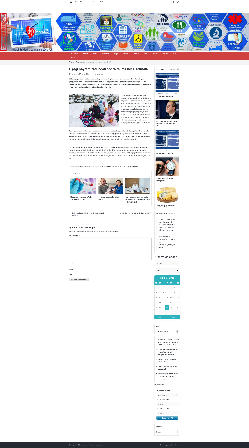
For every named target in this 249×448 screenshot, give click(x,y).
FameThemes (175, 445)
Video (73, 58)
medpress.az (84, 445)
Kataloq (85, 54)
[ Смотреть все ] (174, 69)
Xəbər (95, 54)
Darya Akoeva (95, 166)
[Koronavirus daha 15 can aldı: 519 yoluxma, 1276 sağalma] (167, 82)
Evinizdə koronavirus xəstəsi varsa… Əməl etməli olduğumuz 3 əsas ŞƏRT (168, 352)
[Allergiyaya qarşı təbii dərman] (167, 194)
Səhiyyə (115, 54)
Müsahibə (105, 54)
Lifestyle (136, 54)
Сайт (71, 274)
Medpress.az (130, 81)
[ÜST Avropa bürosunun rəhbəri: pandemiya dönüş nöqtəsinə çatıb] (167, 110)
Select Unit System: (163, 390)
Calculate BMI (167, 418)
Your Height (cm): (162, 408)
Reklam (165, 54)
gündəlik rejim (104, 166)
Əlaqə (174, 54)
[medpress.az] (124, 32)
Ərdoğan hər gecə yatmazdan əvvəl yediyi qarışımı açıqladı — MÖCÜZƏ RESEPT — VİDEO (168, 342)
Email (71, 269)
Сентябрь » (174, 317)
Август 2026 (167, 278)
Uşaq (77, 62)
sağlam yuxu (119, 166)
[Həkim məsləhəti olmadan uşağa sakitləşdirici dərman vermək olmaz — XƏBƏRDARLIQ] (137, 186)
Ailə (145, 54)
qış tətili (111, 166)
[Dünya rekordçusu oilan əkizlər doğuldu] (110, 186)
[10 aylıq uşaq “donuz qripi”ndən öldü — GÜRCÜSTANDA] (83, 186)
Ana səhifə (74, 54)
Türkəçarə (155, 54)
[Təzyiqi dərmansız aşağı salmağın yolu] (167, 167)
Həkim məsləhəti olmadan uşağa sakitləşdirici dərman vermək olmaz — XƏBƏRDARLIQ (137, 199)
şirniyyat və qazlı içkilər (131, 166)
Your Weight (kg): (162, 399)
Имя (71, 264)
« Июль (158, 317)
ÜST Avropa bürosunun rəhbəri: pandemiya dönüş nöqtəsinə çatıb (167, 123)
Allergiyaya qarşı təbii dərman (166, 206)
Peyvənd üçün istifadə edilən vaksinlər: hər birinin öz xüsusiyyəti (168, 376)
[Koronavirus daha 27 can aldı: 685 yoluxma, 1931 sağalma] (167, 139)
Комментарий (74, 236)
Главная (71, 62)
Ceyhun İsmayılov (97, 74)
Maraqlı (125, 54)
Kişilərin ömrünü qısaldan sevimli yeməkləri (134, 213)
